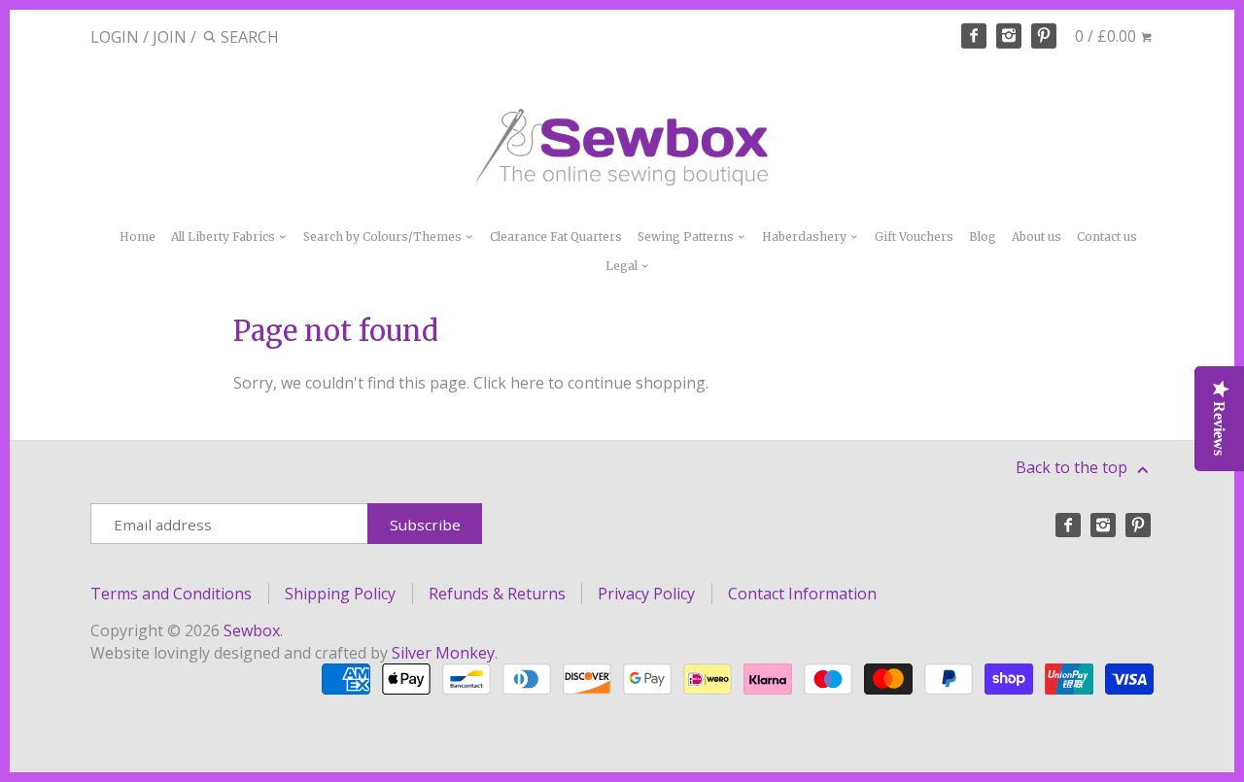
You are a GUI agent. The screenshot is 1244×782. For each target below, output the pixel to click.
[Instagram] (1008, 36)
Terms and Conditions (171, 593)
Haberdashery (805, 236)
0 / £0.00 (1107, 36)
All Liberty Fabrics (224, 236)
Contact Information (802, 593)
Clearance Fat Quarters (556, 236)
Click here (508, 382)
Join (170, 37)
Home (138, 236)
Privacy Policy (646, 593)
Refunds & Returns (497, 593)
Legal (622, 265)
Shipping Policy (340, 593)
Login (114, 37)
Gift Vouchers (914, 236)
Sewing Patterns (687, 236)
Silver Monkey (443, 652)
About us (1036, 236)
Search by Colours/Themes (384, 236)
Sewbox (252, 630)
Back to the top (1073, 467)
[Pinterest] (1043, 36)
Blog (982, 236)
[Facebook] (973, 36)
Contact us (1107, 236)
